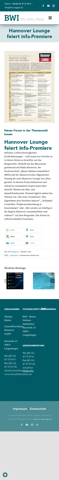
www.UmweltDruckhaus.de (18, 374)
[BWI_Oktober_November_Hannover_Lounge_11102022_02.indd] (29, 52)
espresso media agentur (43, 419)
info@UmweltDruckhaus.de (18, 370)
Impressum (20, 408)
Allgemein (14, 255)
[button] (14, 229)
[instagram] (53, 6)
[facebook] (43, 6)
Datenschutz (38, 408)
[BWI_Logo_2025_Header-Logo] (24, 15)
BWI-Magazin (13, 252)
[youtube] (48, 6)
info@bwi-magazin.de (14, 7)
